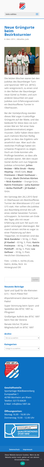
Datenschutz (14, 449)
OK (23, 463)
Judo (27, 39)
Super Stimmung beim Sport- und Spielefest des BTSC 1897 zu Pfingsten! (21, 309)
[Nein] (41, 459)
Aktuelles (20, 39)
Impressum (27, 449)
